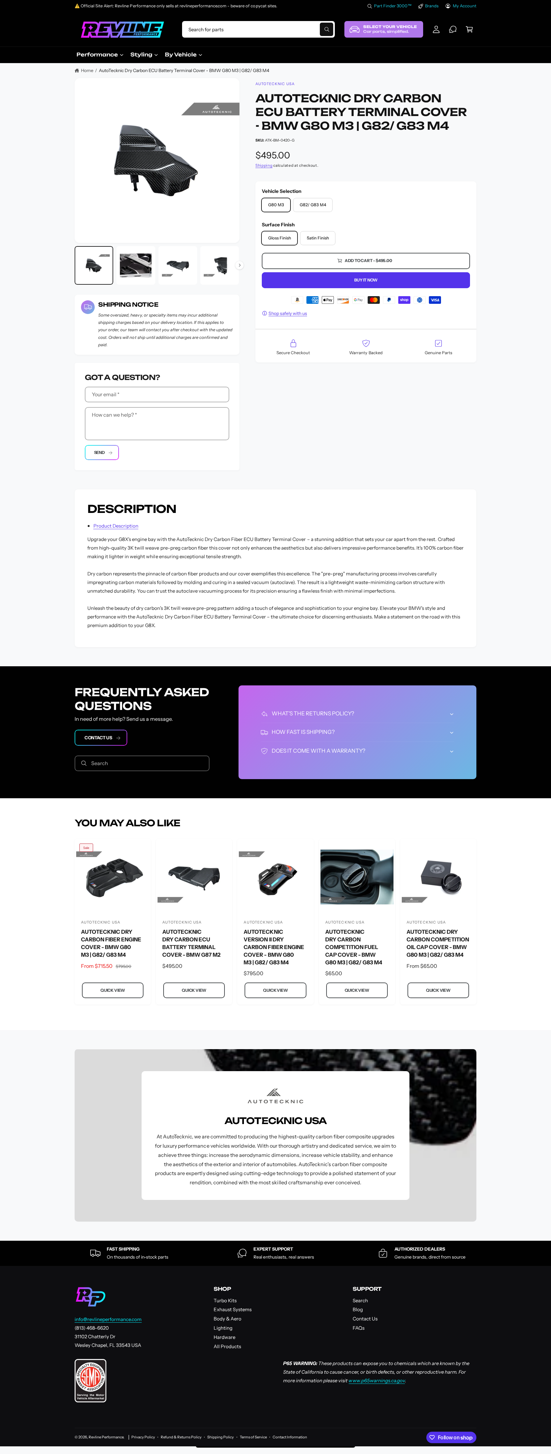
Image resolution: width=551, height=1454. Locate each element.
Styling (141, 54)
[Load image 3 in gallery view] (177, 265)
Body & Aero (227, 1319)
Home (87, 70)
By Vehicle (181, 54)
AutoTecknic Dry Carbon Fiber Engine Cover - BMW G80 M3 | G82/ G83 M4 (111, 943)
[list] (275, 1253)
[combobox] (258, 29)
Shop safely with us (287, 313)
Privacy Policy (143, 1437)
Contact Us (98, 738)
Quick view (112, 990)
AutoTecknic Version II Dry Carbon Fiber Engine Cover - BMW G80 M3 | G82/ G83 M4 (274, 947)
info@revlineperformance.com (108, 1319)
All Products (227, 1346)
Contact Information (290, 1437)
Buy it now (365, 279)
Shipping (264, 165)
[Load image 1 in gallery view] (94, 265)
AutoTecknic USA (275, 84)
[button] (469, 29)
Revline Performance (106, 1437)
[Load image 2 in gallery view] (135, 265)
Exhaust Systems (233, 1309)
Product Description (115, 526)
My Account (464, 5)
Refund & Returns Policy (181, 1437)
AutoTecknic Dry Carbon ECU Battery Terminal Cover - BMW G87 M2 (191, 943)
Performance (97, 54)
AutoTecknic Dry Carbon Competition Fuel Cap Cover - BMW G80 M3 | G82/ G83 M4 (353, 947)
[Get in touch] (452, 29)
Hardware (224, 1337)
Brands (431, 5)
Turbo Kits (225, 1300)
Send (99, 452)
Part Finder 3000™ (393, 5)
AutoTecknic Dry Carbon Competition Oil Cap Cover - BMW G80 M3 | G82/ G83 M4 (438, 943)
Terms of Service (253, 1437)
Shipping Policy (220, 1437)
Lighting (223, 1328)
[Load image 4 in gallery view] (219, 265)
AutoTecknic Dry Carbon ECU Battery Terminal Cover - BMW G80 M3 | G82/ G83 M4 (184, 70)
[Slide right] (239, 265)
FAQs (358, 1328)
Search (360, 1300)
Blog (358, 1309)
